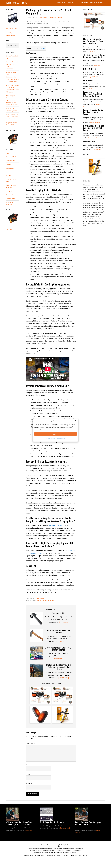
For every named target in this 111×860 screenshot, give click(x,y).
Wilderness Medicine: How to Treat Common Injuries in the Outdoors (19, 823)
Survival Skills (10, 199)
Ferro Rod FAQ (88, 80)
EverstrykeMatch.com (16, 2)
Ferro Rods (10, 168)
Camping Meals (11, 157)
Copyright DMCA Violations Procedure (40, 850)
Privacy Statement (60, 438)
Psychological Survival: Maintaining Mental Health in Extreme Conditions (93, 94)
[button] (76, 421)
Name (29, 765)
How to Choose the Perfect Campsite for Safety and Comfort (93, 127)
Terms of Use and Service (76, 848)
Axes (7, 153)
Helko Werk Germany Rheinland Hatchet (59, 631)
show (43, 48)
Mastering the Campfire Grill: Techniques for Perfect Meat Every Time (93, 41)
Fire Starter (10, 172)
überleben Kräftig (58, 613)
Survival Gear (10, 195)
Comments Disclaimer (64, 850)
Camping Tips (39, 598)
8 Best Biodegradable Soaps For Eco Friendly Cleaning (58, 648)
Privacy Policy (52, 848)
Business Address (76, 850)
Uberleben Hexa (89, 141)
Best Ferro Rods (11, 28)
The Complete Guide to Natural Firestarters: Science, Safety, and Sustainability (12, 100)
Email (29, 774)
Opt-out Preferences (41, 848)
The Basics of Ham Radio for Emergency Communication (94, 56)
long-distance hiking (56, 525)
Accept (55, 434)
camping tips (39, 600)
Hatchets (9, 175)
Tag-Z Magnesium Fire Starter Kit (52, 822)
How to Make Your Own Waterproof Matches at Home (12, 117)
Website (29, 783)
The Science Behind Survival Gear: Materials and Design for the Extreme (58, 666)
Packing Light (49, 600)
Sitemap (9, 229)
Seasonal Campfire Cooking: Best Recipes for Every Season (93, 112)
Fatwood (9, 164)
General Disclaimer (62, 848)
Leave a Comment (56, 17)
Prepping (9, 191)
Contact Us (31, 848)
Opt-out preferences (50, 438)
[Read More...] (63, 622)
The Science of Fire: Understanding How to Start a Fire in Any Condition (12, 77)
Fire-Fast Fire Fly (89, 68)
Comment (30, 743)
